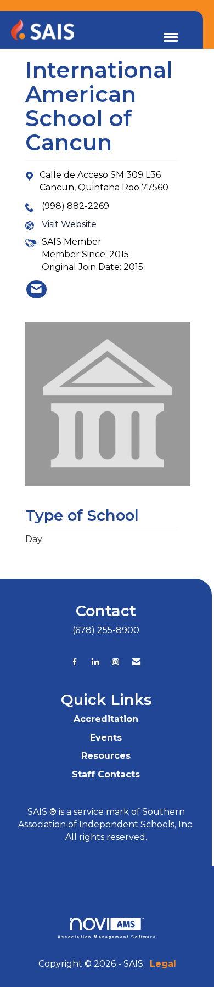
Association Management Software (107, 936)
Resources (106, 756)
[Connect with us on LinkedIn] (95, 661)
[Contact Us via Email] (136, 661)
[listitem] (36, 289)
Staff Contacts (106, 774)
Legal (163, 963)
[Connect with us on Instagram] (115, 661)
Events (106, 737)
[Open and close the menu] (170, 38)
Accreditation (106, 719)
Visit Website (69, 224)
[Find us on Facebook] (75, 661)
